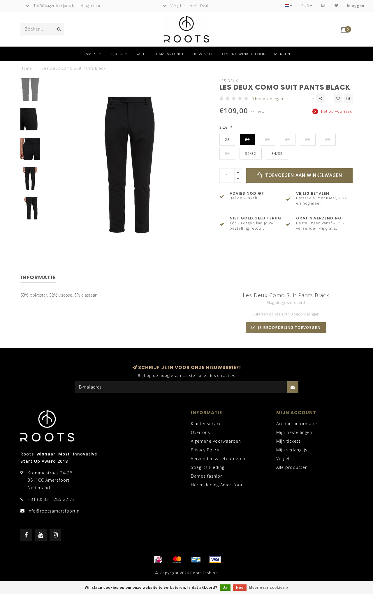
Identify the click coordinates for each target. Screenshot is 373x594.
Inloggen (355, 5)
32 (307, 139)
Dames (90, 53)
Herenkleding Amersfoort (217, 484)
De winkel (203, 53)
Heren (116, 53)
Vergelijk (285, 458)
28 (227, 139)
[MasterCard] (177, 559)
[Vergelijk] (323, 5)
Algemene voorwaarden (216, 441)
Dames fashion (207, 476)
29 (247, 139)
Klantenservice (206, 423)
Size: (225, 127)
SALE (140, 53)
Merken (282, 53)
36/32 (250, 153)
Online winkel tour (244, 53)
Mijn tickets (288, 441)
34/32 (277, 153)
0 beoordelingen (268, 98)
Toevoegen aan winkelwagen (303, 175)
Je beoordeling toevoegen (289, 327)
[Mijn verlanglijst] (336, 5)
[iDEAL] (158, 559)
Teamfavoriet (169, 53)
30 (267, 139)
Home (26, 68)
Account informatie (296, 423)
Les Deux (228, 80)
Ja (225, 588)
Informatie (38, 277)
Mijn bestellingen (294, 432)
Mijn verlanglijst (292, 450)
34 (227, 153)
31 (287, 139)
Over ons (200, 432)
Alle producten (292, 467)
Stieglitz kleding (207, 467)
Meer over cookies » (268, 588)
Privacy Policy (205, 450)
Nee (240, 588)
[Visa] (215, 559)
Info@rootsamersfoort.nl (54, 511)
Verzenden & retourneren (218, 458)
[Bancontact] (196, 559)
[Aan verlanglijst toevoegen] (338, 98)
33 (328, 139)
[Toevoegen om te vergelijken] (348, 98)
